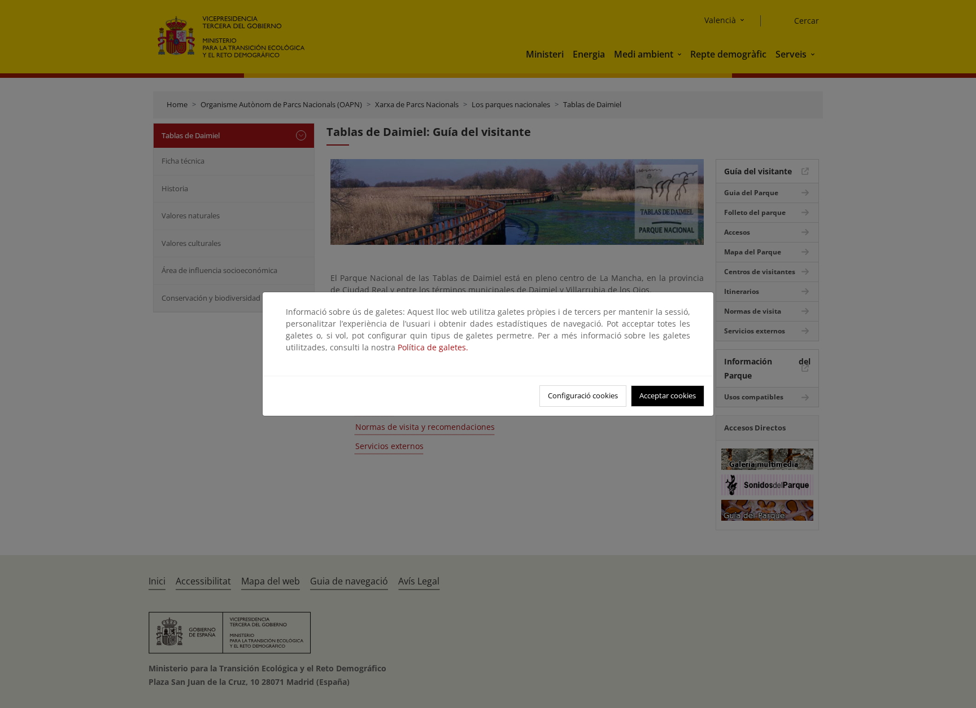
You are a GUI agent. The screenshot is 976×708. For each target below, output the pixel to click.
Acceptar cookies (667, 395)
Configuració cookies (583, 395)
